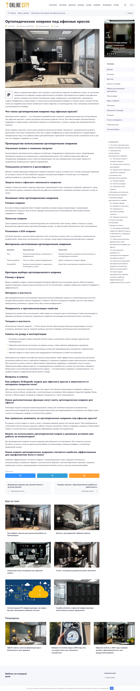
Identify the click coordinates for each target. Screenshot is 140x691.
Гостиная (110, 74)
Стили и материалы (114, 120)
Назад (130, 13)
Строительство (112, 125)
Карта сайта (110, 677)
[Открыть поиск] (125, 5)
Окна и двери (112, 96)
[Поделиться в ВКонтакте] (20, 475)
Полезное (110, 105)
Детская (110, 79)
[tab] (107, 53)
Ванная (110, 69)
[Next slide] (130, 53)
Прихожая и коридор (115, 110)
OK (112, 688)
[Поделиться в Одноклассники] (84, 475)
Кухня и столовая (113, 84)
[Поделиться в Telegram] (52, 475)
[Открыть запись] (28, 522)
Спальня (110, 115)
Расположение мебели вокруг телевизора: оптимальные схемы (117, 45)
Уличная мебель (113, 129)
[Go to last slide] (7, 641)
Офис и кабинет (113, 101)
